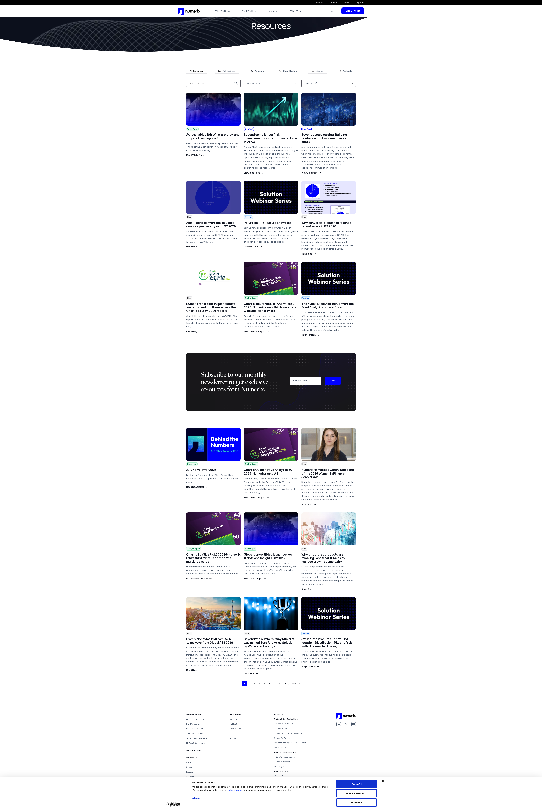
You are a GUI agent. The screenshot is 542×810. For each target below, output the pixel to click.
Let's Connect (353, 10)
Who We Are (296, 11)
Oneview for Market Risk (284, 723)
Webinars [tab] (259, 71)
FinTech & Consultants (195, 743)
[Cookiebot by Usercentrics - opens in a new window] (173, 804)
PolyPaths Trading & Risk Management (290, 743)
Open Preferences (355, 793)
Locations (190, 772)
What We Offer (249, 11)
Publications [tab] (229, 71)
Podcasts (234, 738)
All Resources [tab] (197, 71)
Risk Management (194, 724)
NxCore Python (280, 766)
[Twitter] (346, 724)
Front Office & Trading (195, 719)
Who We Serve (222, 11)
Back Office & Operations (196, 729)
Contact (346, 2)
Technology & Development (197, 738)
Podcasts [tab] (347, 71)
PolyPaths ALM (280, 747)
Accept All (357, 784)
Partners (319, 2)
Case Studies (235, 729)
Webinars (234, 719)
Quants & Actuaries (194, 733)
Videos (232, 733)
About (188, 762)
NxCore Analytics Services (284, 757)
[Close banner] (383, 781)
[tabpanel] (271, 383)
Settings (196, 798)
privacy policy (235, 790)
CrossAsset (278, 776)
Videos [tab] (319, 71)
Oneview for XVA (280, 728)
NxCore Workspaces (282, 762)
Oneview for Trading (282, 738)
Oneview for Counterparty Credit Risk (289, 733)
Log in (358, 2)
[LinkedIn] (338, 724)
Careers (333, 2)
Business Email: (300, 380)
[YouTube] (353, 724)
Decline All (356, 802)
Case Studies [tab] (290, 71)
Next (333, 380)
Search (332, 11)
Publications (235, 724)
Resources (273, 11)
